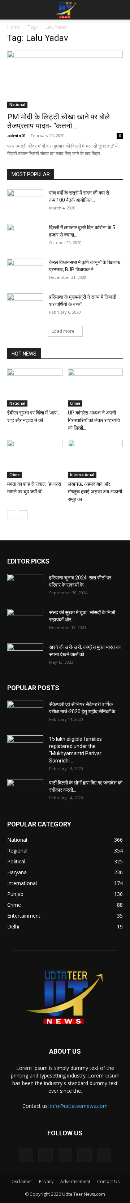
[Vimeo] (65, 1155)
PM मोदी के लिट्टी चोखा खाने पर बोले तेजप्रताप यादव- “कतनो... (58, 121)
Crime (75, 403)
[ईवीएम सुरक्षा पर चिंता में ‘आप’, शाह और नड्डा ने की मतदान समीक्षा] (34, 388)
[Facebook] (26, 1155)
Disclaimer (21, 1181)
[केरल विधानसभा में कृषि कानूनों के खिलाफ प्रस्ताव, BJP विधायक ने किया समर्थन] (25, 271)
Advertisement (75, 1181)
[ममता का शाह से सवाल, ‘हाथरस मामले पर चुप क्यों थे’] (34, 459)
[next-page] (23, 514)
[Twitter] (45, 1155)
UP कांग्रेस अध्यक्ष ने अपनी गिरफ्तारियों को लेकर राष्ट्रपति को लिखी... (94, 420)
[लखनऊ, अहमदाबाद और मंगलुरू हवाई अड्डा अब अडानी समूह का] (95, 459)
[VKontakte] (84, 1155)
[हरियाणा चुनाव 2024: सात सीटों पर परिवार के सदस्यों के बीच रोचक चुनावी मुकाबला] (25, 586)
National (17, 104)
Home (13, 27)
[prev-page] (11, 514)
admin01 (16, 135)
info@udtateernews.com (79, 1105)
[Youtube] (104, 1155)
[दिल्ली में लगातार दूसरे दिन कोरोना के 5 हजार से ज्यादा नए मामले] (25, 236)
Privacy (46, 1181)
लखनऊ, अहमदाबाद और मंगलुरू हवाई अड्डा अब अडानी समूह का (95, 491)
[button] (12, 10)
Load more (63, 331)
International (82, 474)
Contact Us (108, 1181)
